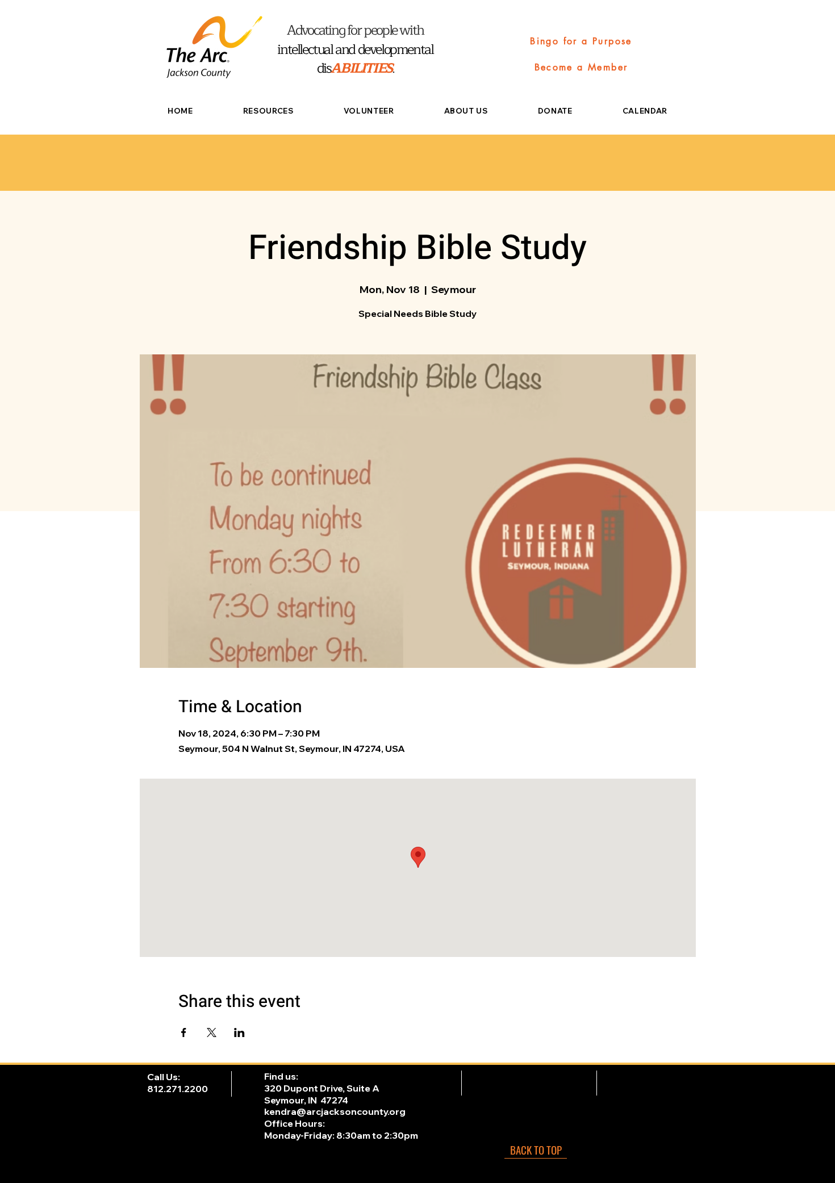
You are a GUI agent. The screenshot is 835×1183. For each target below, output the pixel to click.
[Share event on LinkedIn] (239, 1032)
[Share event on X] (211, 1032)
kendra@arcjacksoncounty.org (335, 1111)
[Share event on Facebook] (183, 1032)
